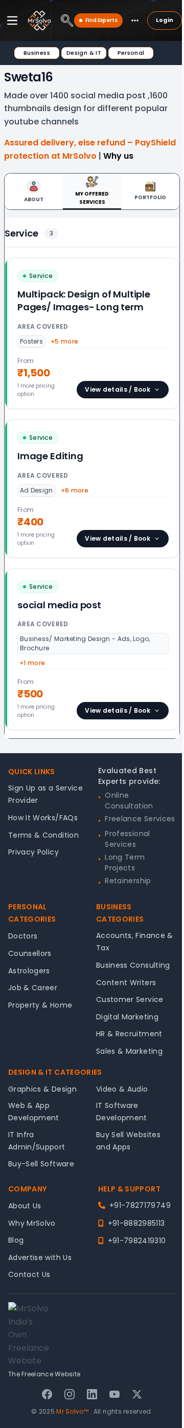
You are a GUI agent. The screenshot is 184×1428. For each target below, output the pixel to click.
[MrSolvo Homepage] (39, 20)
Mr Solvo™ (72, 1411)
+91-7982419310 (137, 1240)
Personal (131, 53)
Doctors (22, 936)
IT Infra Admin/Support (36, 1140)
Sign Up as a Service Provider (45, 794)
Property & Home (40, 1005)
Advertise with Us (40, 1257)
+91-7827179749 (140, 1205)
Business (37, 53)
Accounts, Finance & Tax (134, 941)
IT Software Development (121, 1111)
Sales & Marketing (129, 1051)
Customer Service (130, 999)
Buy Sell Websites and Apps (128, 1140)
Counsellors (30, 953)
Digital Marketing (127, 1017)
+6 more (74, 490)
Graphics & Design (42, 1089)
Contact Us (29, 1274)
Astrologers (29, 971)
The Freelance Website (44, 1374)
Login (164, 20)
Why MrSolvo (32, 1223)
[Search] (67, 20)
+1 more (32, 662)
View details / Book (117, 389)
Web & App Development (33, 1111)
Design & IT (83, 53)
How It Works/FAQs (43, 818)
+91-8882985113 (136, 1223)
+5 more (64, 341)
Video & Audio (122, 1089)
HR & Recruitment (129, 1034)
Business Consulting (133, 965)
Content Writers (126, 982)
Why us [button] (118, 156)
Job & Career (32, 988)
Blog (16, 1240)
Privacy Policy (33, 852)
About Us (24, 1206)
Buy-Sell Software (41, 1164)
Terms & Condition (43, 835)
